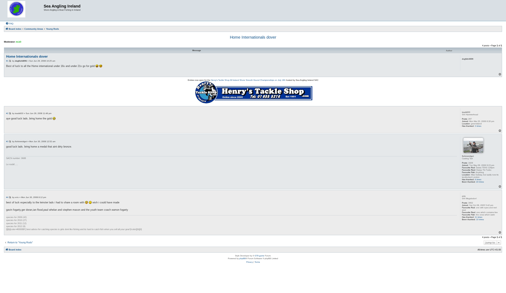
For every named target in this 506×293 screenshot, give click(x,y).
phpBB (242, 258)
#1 (7, 61)
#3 (7, 141)
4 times (478, 179)
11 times (478, 217)
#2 (7, 113)
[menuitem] (9, 23)
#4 (7, 197)
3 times (478, 126)
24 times (480, 182)
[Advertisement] (253, 281)
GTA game (259, 256)
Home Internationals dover (253, 37)
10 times (480, 219)
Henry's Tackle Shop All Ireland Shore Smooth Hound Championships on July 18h (248, 80)
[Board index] (24, 10)
